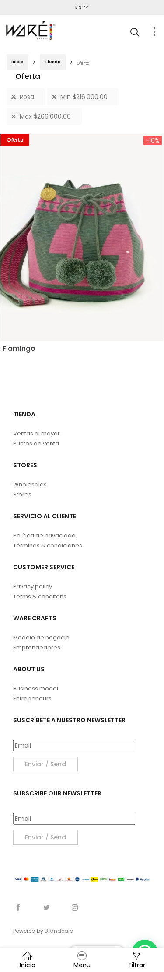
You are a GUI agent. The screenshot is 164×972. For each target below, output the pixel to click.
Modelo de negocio (41, 637)
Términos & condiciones (47, 545)
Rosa (27, 96)
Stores (22, 494)
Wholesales (30, 484)
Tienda (53, 62)
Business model (35, 688)
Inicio (17, 62)
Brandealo (59, 931)
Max (45, 116)
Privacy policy (32, 586)
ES (79, 6)
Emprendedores (36, 647)
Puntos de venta (36, 443)
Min (84, 96)
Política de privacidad (44, 535)
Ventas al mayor (36, 433)
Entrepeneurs (32, 698)
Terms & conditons (39, 596)
